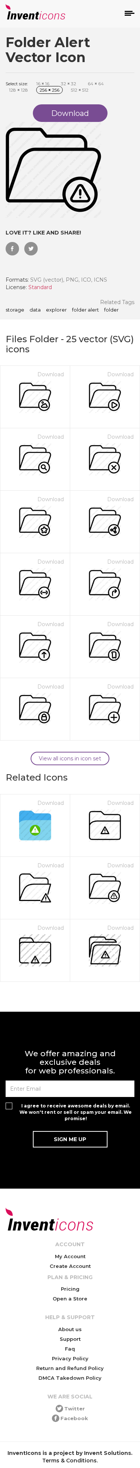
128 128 (18, 90)
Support (70, 1339)
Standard (40, 287)
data (35, 310)
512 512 (79, 90)
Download (50, 374)
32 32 (68, 83)
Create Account (70, 1266)
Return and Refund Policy (70, 1368)
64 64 (96, 83)
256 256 (49, 90)
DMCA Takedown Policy (70, 1378)
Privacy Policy (70, 1358)
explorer (56, 310)
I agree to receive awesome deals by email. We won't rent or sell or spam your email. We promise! (75, 1112)
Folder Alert (85, 310)
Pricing (70, 1289)
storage (15, 310)
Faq (70, 1349)
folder (111, 310)
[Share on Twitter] (31, 248)
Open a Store (70, 1299)
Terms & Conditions (69, 1460)
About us (70, 1329)
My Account (70, 1256)
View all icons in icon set (70, 758)
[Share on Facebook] (12, 248)
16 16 (42, 83)
